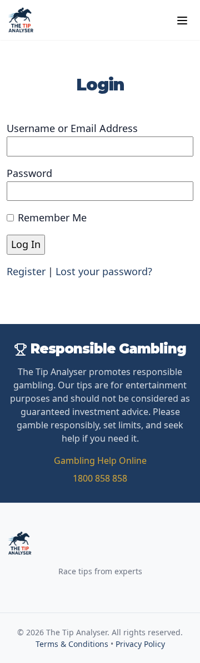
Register (26, 271)
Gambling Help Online (100, 460)
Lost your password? (104, 271)
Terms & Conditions (72, 644)
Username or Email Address (72, 128)
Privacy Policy (140, 644)
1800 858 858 (100, 478)
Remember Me (52, 217)
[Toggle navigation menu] (182, 20)
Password (29, 173)
